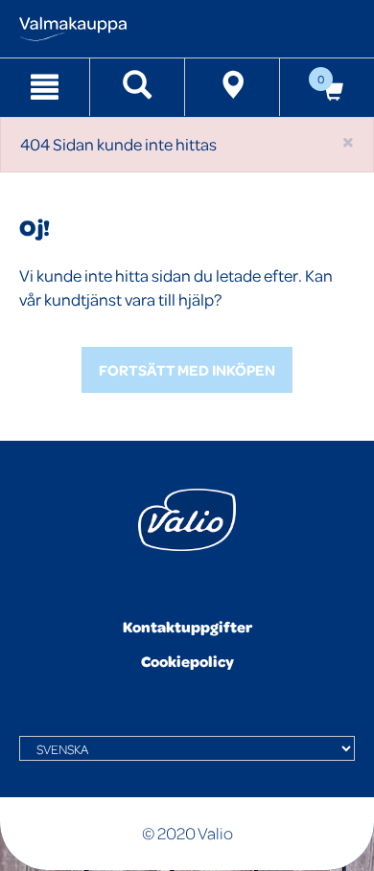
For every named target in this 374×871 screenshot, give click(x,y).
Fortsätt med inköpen (187, 369)
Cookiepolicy (187, 661)
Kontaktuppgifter (187, 626)
